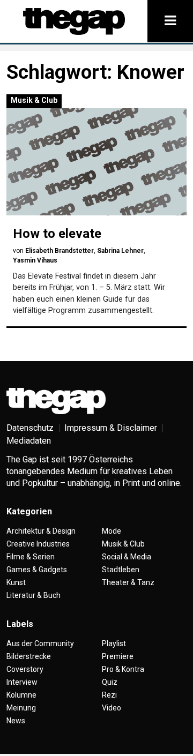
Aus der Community (40, 643)
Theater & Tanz (128, 582)
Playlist (114, 643)
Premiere (117, 656)
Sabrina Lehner (120, 251)
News (15, 720)
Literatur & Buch (33, 595)
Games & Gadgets (36, 569)
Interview (22, 682)
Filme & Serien (30, 556)
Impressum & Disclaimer (110, 428)
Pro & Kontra (123, 669)
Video (111, 707)
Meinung (21, 707)
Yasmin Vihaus (35, 260)
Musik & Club (34, 100)
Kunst (16, 582)
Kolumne (21, 695)
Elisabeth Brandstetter (59, 251)
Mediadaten (28, 441)
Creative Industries (38, 544)
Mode (111, 531)
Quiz (109, 682)
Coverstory (24, 669)
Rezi (109, 695)
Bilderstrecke (28, 656)
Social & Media (126, 556)
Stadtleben (120, 569)
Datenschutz (30, 428)
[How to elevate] (96, 161)
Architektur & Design (41, 531)
